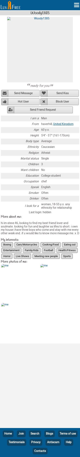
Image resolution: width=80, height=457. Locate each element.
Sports (67, 256)
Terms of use (68, 433)
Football (48, 250)
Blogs (49, 433)
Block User (62, 101)
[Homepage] (11, 5)
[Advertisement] (40, 386)
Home (8, 433)
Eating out (69, 244)
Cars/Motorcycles (26, 244)
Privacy (36, 442)
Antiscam (53, 442)
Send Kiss (62, 93)
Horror (6, 256)
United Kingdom (63, 124)
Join (21, 433)
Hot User (23, 101)
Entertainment (11, 250)
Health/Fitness (67, 250)
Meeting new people (46, 256)
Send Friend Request (43, 109)
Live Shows (22, 256)
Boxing (7, 244)
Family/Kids (32, 250)
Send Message (23, 93)
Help (69, 442)
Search (35, 433)
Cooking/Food (50, 244)
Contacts (40, 451)
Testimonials (17, 442)
